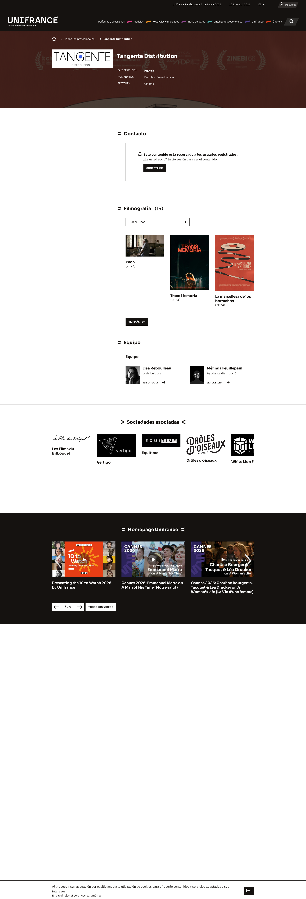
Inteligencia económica (228, 21)
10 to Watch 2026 (239, 4)
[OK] (248, 890)
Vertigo (104, 462)
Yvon (130, 262)
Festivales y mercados (166, 21)
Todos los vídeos (100, 607)
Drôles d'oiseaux (201, 460)
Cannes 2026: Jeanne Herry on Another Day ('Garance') (218, 585)
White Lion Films (246, 462)
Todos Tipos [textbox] (137, 222)
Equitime (150, 453)
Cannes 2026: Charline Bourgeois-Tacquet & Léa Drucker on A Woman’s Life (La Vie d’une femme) (152, 587)
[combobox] (158, 222)
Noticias (139, 21)
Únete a (277, 21)
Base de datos (196, 21)
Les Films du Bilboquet (63, 451)
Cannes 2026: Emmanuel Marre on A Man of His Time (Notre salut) (83, 585)
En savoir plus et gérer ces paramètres (76, 895)
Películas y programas (111, 21)
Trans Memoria (183, 296)
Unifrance (258, 21)
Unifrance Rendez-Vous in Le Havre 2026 (197, 4)
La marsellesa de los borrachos (233, 298)
